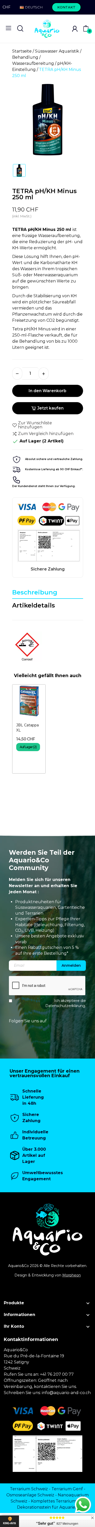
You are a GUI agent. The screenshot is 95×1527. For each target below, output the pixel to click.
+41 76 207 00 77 (57, 1374)
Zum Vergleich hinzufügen (45, 433)
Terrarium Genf (67, 1488)
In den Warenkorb (47, 390)
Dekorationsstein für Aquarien (47, 1507)
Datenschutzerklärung (65, 1005)
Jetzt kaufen (50, 408)
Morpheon (71, 1275)
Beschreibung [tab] (34, 592)
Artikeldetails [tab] (33, 605)
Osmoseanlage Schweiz (30, 1495)
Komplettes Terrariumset (56, 1501)
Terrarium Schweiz (29, 1488)
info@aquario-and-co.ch (66, 1392)
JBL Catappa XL (27, 728)
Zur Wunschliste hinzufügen (35, 425)
